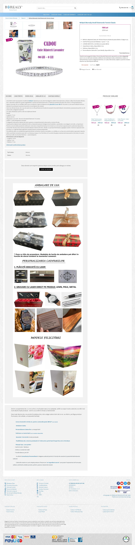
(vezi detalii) (55, 422)
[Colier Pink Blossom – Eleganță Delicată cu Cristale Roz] (110, 110)
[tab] (9, 96)
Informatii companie (11, 491)
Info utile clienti (10, 480)
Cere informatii (97, 69)
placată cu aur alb (55, 104)
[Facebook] (118, 483)
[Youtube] (121, 483)
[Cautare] (75, 8)
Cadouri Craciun (10, 509)
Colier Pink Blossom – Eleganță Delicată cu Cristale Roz (109, 119)
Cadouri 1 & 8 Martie (75, 509)
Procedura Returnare (11, 485)
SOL (40, 493)
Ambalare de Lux (41, 96)
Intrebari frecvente (43, 489)
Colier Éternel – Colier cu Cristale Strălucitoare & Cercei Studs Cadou (123, 119)
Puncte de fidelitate (11, 489)
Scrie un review (46, 169)
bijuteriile (125, 56)
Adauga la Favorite (85, 69)
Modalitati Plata (10, 483)
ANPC (40, 494)
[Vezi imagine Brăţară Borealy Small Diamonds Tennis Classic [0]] (14, 25)
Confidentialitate (43, 485)
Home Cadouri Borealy (12, 18)
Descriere (8, 96)
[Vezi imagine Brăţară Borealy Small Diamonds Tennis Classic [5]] (32, 33)
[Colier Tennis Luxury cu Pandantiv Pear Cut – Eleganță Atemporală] (97, 110)
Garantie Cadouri (43, 487)
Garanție (22, 437)
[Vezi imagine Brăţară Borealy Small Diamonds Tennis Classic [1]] (32, 25)
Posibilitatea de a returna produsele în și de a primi (43, 441)
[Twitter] (125, 483)
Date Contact (9, 495)
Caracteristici (18, 96)
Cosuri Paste (41, 511)
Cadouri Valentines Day (76, 511)
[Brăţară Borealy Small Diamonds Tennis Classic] (41, 64)
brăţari (31, 101)
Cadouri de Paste (42, 509)
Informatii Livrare (11, 487)
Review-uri (29, 96)
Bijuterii (23, 18)
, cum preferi (23, 444)
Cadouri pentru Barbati (108, 509)
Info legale (40, 480)
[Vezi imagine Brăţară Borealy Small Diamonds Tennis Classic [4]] (14, 33)
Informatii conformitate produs (15, 145)
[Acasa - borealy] (14, 8)
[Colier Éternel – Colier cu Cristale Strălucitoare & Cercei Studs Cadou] (123, 110)
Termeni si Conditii (43, 483)
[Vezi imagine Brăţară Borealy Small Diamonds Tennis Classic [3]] (68, 25)
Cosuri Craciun (10, 511)
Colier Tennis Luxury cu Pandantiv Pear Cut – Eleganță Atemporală (96, 119)
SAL (38, 496)
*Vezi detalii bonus (124, 53)
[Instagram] (128, 483)
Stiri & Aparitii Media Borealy (13, 493)
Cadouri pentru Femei (108, 511)
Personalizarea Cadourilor (23, 429)
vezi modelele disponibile (37, 433)
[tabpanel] (41, 64)
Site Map (41, 491)
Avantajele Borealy (54, 96)
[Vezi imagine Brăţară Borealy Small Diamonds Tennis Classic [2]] (50, 25)
